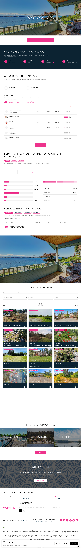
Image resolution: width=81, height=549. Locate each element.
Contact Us (40, 480)
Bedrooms (56, 297)
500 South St (12, 138)
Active (23, 102)
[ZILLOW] (77, 520)
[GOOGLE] (64, 520)
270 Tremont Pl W (13, 117)
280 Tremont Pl (12, 128)
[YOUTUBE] (73, 520)
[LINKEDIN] (70, 520)
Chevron (11, 126)
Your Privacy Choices (40, 547)
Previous (4, 259)
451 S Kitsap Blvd (13, 112)
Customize (66, 543)
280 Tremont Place (13, 123)
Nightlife (34, 102)
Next (76, 259)
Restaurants (11, 102)
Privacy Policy (40, 521)
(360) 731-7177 (61, 498)
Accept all (74, 543)
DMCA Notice (48, 521)
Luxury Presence (24, 520)
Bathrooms (30, 297)
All (6, 102)
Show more (40, 144)
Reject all (58, 543)
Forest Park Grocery (13, 137)
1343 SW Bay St (12, 133)
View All (40, 452)
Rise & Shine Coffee (13, 116)
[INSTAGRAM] (67, 520)
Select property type (7, 297)
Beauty (29, 102)
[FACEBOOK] (61, 520)
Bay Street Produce (13, 132)
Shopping (18, 102)
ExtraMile (11, 121)
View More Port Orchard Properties (40, 40)
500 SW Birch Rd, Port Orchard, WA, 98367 (17, 227)
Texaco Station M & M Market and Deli (15, 111)
